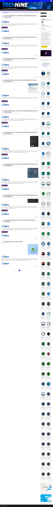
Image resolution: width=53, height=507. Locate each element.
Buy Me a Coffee (44, 46)
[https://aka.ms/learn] (46, 487)
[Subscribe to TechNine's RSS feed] (1, 0)
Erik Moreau (3, 39)
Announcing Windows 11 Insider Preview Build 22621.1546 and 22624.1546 (19, 220)
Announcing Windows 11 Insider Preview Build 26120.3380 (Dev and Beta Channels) (21, 111)
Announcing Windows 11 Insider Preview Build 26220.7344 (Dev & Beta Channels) (20, 37)
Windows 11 (20, 39)
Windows (17, 39)
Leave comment (36, 55)
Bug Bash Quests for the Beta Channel (13, 241)
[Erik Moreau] (3, 0)
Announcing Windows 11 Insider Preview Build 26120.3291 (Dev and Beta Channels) (21, 164)
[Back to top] (51, 505)
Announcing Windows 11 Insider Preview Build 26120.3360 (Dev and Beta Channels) (21, 133)
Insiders (15, 39)
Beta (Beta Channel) (7, 39)
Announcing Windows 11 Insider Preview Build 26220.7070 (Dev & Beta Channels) (20, 59)
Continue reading (5, 27)
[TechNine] (2, 0)
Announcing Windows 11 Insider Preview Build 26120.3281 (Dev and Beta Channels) (21, 195)
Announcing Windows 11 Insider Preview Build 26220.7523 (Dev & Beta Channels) (20, 16)
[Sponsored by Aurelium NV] (46, 64)
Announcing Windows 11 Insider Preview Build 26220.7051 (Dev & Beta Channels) (20, 80)
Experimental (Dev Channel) (12, 39)
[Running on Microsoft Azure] (46, 498)
